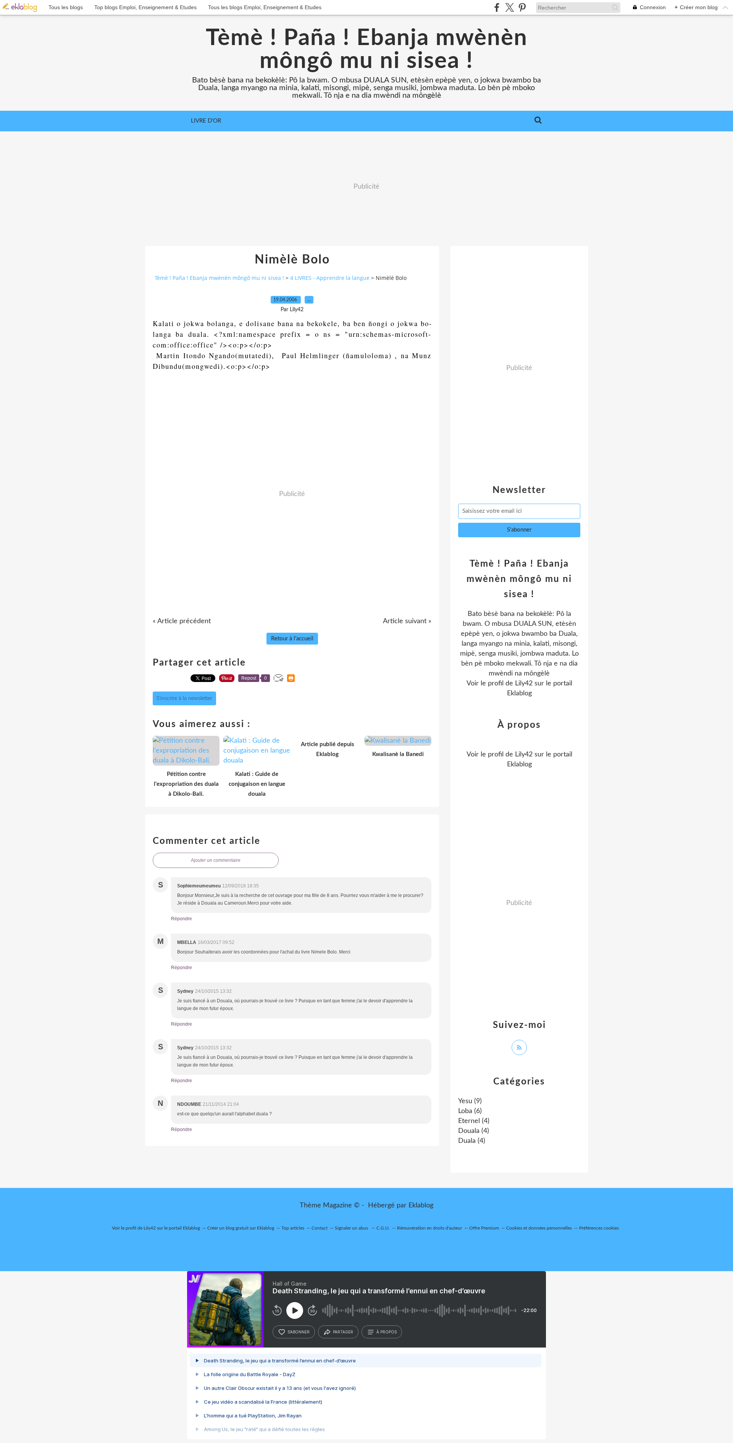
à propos (386, 1332)
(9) (470, 1101)
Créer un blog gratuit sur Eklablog (240, 1228)
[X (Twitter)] (509, 7)
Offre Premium (484, 1228)
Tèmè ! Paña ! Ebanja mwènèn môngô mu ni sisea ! (367, 50)
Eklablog (420, 1205)
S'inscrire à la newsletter (184, 698)
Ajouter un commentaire (216, 860)
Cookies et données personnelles (539, 1228)
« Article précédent (182, 621)
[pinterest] (522, 7)
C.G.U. (383, 1228)
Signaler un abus (352, 1228)
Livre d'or (206, 121)
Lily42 (524, 683)
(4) (473, 1121)
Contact (320, 1228)
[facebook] (497, 7)
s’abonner (298, 1332)
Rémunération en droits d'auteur (429, 1228)
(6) (470, 1111)
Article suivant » (407, 621)
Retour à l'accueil (292, 639)
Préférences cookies (599, 1228)
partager (343, 1332)
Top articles (292, 1228)
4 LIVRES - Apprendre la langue (330, 277)
